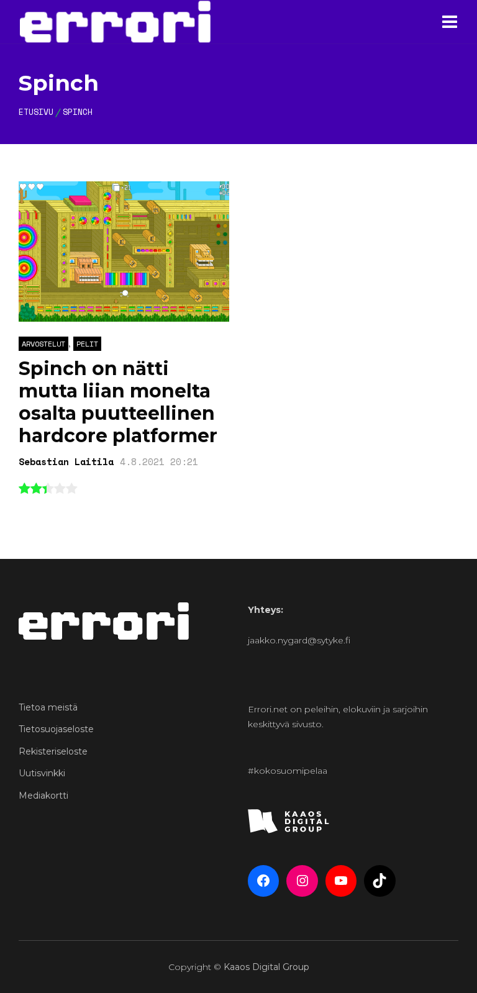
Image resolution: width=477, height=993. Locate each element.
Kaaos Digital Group (266, 967)
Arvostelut (43, 343)
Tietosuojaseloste (56, 729)
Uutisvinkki (42, 773)
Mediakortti (43, 795)
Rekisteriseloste (53, 751)
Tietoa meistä (48, 707)
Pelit (87, 343)
